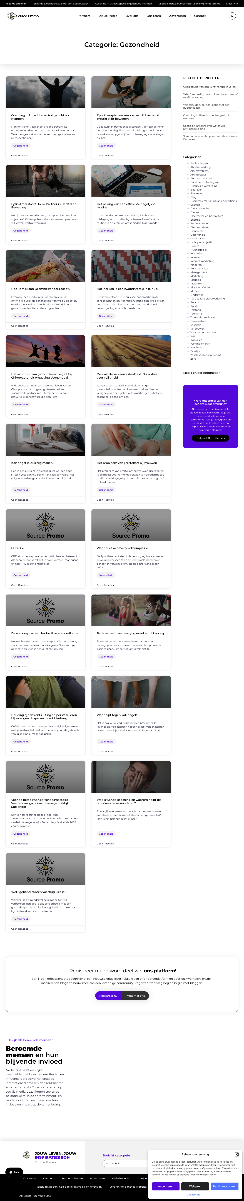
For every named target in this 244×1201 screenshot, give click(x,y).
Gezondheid (197, 234)
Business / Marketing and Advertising (213, 201)
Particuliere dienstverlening (207, 298)
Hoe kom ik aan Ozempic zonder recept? (40, 289)
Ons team (154, 16)
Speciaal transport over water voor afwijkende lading (146, 3)
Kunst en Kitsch (200, 268)
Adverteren (177, 16)
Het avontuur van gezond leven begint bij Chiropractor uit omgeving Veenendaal (41, 375)
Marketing (196, 276)
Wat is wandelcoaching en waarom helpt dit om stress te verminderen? (129, 801)
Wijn (193, 336)
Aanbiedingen (199, 163)
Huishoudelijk (198, 249)
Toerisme (196, 313)
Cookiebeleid (193, 1194)
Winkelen (196, 340)
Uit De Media (108, 16)
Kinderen (196, 264)
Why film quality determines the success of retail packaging (210, 96)
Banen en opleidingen (204, 182)
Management (198, 272)
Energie (195, 219)
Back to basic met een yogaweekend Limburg (130, 633)
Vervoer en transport (203, 332)
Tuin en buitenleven (202, 317)
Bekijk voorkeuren (224, 1186)
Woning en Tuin (200, 343)
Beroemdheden (72, 1178)
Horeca (194, 246)
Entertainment (199, 223)
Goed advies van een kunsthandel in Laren (209, 86)
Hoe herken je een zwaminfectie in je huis (127, 289)
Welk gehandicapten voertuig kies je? (38, 892)
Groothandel (198, 238)
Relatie (194, 302)
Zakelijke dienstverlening (205, 355)
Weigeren (195, 1186)
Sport (193, 306)
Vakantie (195, 325)
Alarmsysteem (199, 170)
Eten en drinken (200, 227)
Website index (121, 1178)
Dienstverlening (200, 208)
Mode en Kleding (200, 287)
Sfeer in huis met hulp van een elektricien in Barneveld (210, 138)
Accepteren (165, 1186)
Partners (84, 16)
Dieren (194, 212)
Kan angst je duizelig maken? (32, 463)
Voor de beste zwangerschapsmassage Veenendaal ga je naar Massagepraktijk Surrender (40, 803)
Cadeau (195, 204)
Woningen (196, 347)
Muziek (194, 291)
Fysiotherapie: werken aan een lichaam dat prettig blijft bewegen (128, 117)
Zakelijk (195, 351)
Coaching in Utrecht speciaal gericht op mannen (81, 3)
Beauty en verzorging (204, 185)
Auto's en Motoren (201, 178)
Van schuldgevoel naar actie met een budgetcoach (206, 106)
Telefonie (195, 309)
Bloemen (196, 193)
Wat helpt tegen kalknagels (117, 715)
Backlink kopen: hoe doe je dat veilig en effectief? (69, 1186)
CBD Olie (17, 548)
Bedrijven (196, 189)
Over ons (132, 16)
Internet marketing (202, 261)
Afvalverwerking (200, 167)
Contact (200, 16)
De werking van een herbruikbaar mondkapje (44, 633)
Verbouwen (197, 328)
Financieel (196, 231)
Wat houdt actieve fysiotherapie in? (122, 548)
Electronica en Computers (206, 216)
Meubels (195, 279)
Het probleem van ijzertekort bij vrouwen (127, 463)
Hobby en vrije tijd (201, 242)
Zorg (193, 358)
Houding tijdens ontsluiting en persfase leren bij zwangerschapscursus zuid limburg (44, 716)
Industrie (195, 253)
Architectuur (198, 174)
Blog (193, 197)
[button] (237, 1154)
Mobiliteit (196, 283)
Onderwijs (196, 294)
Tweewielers (198, 321)
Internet (195, 257)
